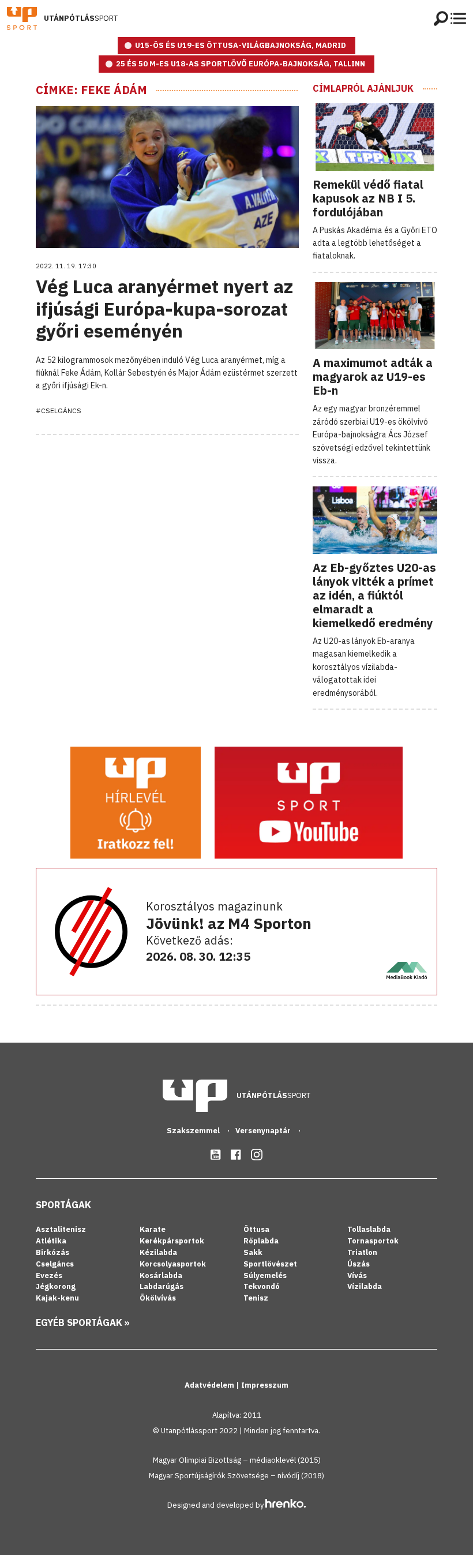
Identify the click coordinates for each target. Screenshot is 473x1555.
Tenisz (255, 1298)
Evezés (49, 1275)
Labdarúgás (161, 1286)
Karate (153, 1229)
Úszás (358, 1264)
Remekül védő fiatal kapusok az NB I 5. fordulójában (368, 198)
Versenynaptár (263, 1131)
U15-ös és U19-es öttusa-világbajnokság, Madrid (240, 45)
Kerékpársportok (172, 1241)
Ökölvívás (158, 1298)
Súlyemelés (265, 1275)
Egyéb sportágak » (83, 1322)
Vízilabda (364, 1286)
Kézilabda (158, 1252)
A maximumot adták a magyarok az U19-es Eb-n (373, 376)
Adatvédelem (210, 1385)
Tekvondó (261, 1286)
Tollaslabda (369, 1229)
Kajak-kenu (57, 1298)
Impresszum (264, 1385)
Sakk (252, 1252)
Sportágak (63, 1205)
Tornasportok (373, 1241)
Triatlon (362, 1252)
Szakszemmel (194, 1131)
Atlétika (51, 1241)
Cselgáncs (55, 1264)
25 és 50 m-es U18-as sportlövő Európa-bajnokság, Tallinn (240, 64)
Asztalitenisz (61, 1229)
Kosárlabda (161, 1275)
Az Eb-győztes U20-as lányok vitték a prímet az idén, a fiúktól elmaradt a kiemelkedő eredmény (374, 595)
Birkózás (52, 1252)
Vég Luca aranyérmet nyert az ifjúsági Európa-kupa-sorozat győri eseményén (164, 308)
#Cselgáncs (58, 410)
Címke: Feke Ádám (91, 90)
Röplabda (261, 1241)
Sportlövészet (270, 1264)
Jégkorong (56, 1286)
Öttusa (256, 1229)
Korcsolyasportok (173, 1264)
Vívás (357, 1275)
